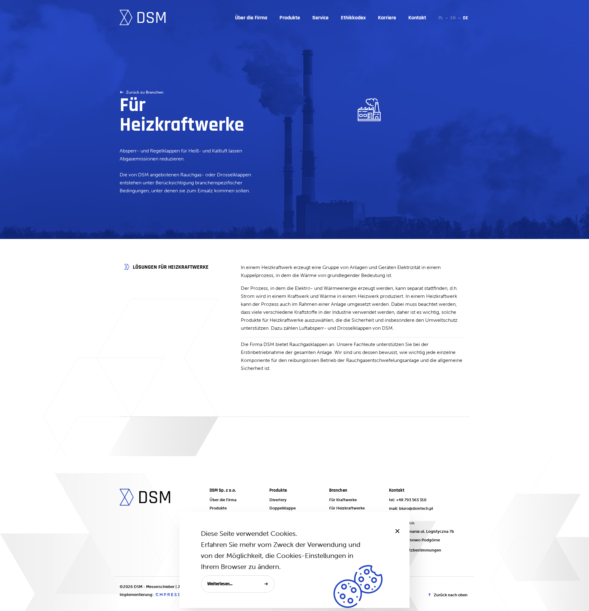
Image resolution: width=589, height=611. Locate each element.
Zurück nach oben (451, 595)
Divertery (278, 500)
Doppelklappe (282, 508)
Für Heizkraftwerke (347, 508)
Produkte (289, 17)
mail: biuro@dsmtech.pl (411, 508)
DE (465, 18)
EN (453, 18)
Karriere (387, 17)
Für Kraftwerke (343, 500)
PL (440, 18)
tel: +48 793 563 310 (407, 500)
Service (320, 17)
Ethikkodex (353, 17)
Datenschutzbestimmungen (415, 550)
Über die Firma (251, 17)
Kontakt (417, 17)
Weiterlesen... (220, 584)
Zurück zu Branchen (145, 92)
